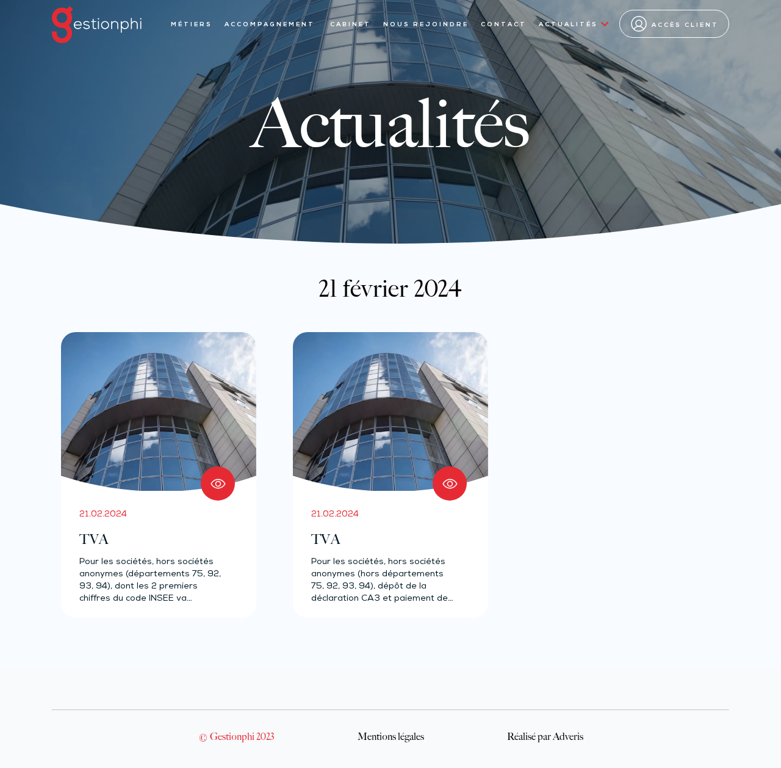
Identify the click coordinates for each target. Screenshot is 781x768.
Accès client (685, 25)
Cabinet (350, 24)
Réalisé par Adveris (545, 736)
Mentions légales (391, 736)
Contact (504, 24)
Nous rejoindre (426, 24)
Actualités (568, 24)
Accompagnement (271, 24)
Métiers (191, 24)
